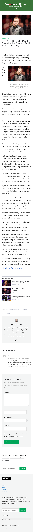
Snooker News (6, 38)
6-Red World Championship (13, 309)
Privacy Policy (5, 491)
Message (6, 392)
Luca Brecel (24, 309)
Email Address (8, 417)
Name (5, 409)
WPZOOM (9, 528)
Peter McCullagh (6, 313)
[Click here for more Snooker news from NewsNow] (6, 478)
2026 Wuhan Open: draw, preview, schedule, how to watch (21, 297)
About (3, 487)
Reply (27, 358)
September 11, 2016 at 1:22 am (16, 358)
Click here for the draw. (12, 268)
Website (6, 425)
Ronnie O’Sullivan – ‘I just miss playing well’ (20, 289)
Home (3, 485)
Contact (4, 489)
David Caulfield (6, 48)
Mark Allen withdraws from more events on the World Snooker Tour (21, 282)
